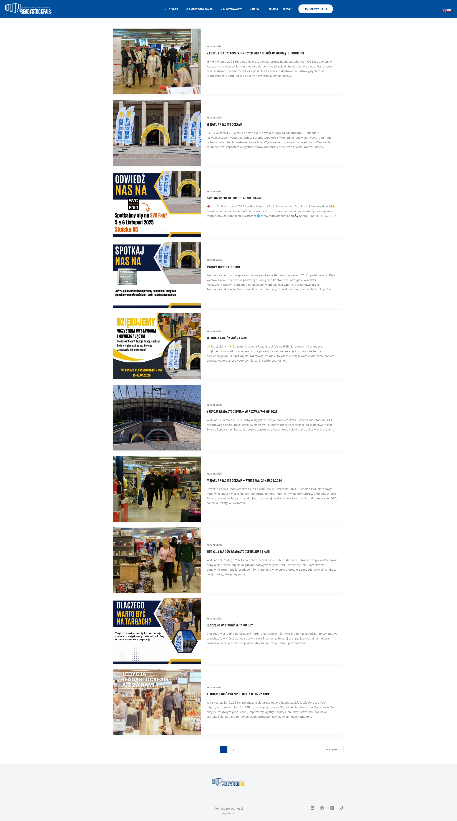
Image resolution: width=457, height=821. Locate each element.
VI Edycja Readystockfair (224, 124)
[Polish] (449, 10)
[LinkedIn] (312, 808)
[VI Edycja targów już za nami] (157, 346)
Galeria (254, 9)
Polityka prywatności (228, 808)
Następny (331, 749)
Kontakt (287, 9)
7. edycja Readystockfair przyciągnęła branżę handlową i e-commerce (256, 53)
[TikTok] (342, 808)
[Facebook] (322, 808)
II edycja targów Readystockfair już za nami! (238, 694)
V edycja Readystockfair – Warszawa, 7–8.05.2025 (242, 411)
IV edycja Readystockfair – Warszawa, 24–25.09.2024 (244, 480)
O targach (171, 9)
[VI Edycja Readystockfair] (157, 133)
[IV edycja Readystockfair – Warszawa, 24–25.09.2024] (157, 489)
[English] (444, 10)
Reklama (272, 9)
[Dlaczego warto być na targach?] (157, 631)
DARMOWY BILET (315, 9)
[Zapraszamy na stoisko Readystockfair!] (157, 204)
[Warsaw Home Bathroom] (157, 275)
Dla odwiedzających (199, 9)
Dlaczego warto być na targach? (230, 625)
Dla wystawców (231, 9)
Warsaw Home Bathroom (223, 267)
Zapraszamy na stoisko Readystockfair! (235, 198)
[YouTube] (332, 808)
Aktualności (214, 46)
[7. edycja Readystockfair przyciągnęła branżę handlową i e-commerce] (157, 61)
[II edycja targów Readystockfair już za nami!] (157, 702)
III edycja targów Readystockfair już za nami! (238, 552)
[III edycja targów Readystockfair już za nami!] (157, 560)
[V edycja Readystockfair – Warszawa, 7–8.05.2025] (157, 417)
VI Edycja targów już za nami (227, 338)
